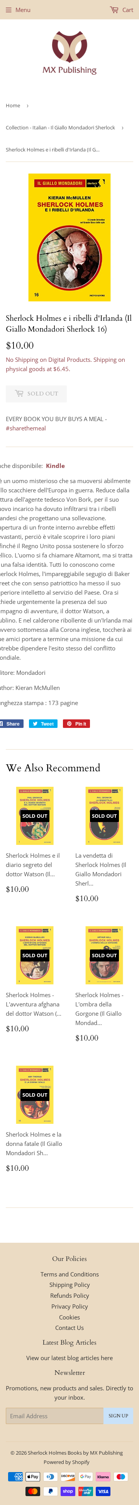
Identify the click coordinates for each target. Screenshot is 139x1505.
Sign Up (118, 1416)
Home (13, 105)
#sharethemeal (26, 428)
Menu (23, 10)
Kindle (55, 466)
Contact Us (69, 1327)
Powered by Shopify (67, 1462)
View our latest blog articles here (69, 1358)
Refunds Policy (69, 1295)
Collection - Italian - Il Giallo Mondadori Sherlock (60, 127)
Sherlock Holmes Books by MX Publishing (75, 1452)
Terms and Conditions (70, 1274)
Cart (127, 10)
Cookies (69, 1317)
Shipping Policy (69, 1284)
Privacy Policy (69, 1306)
